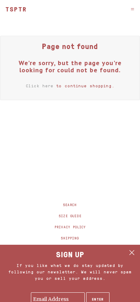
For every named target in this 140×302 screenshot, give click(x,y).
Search (70, 204)
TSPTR (16, 9)
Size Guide (70, 215)
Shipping (70, 237)
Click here (39, 86)
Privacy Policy (70, 226)
